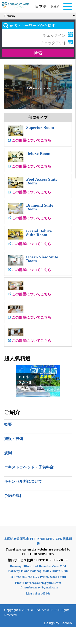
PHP (55, 6)
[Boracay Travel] (15, 5)
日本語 (40, 6)
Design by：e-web (58, 623)
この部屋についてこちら (31, 140)
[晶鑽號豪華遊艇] (38, 395)
